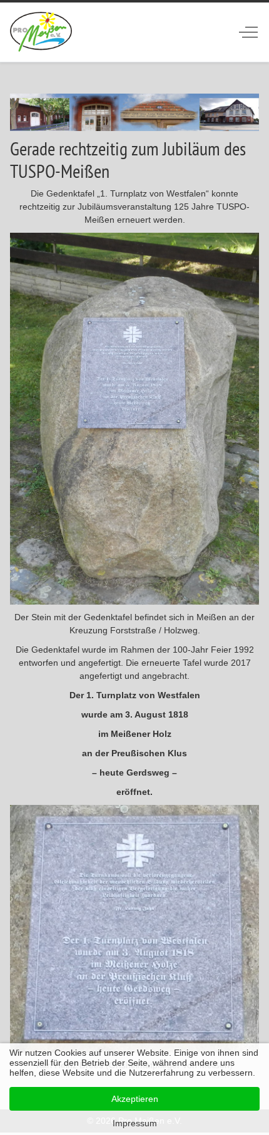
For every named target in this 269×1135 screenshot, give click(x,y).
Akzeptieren (134, 1099)
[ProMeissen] (41, 32)
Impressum (135, 1123)
